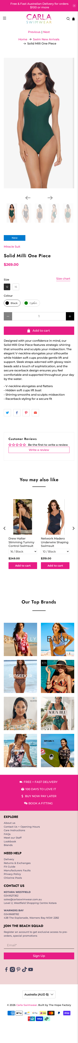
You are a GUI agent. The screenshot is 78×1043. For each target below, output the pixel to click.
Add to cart (23, 565)
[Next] (50, 198)
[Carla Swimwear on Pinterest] (18, 971)
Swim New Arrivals (46, 39)
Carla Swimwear (26, 1005)
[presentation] (4, 528)
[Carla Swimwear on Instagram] (12, 971)
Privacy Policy (12, 873)
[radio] (7, 287)
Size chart (63, 278)
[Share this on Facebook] (16, 412)
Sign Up (39, 956)
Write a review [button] (39, 450)
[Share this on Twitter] (7, 412)
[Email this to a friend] (35, 412)
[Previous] (28, 198)
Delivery (9, 859)
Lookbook (10, 841)
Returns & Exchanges (17, 862)
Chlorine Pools (13, 877)
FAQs (7, 834)
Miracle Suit (12, 246)
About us (9, 822)
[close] (74, 6)
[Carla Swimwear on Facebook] (6, 971)
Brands (8, 845)
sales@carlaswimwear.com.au (23, 899)
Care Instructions (14, 830)
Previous (34, 32)
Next (46, 32)
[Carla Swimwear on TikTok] (24, 971)
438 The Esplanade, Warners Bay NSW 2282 (31, 917)
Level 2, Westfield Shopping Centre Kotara (30, 902)
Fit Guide (9, 866)
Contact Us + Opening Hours (22, 826)
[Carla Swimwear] (39, 18)
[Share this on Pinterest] (26, 412)
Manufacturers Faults (17, 870)
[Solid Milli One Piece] (39, 123)
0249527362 (11, 895)
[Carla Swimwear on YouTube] (30, 971)
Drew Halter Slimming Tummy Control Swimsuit (21, 542)
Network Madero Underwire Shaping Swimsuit (54, 542)
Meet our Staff (13, 837)
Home (22, 39)
